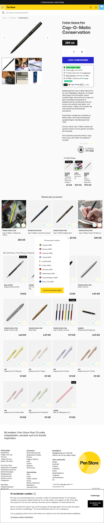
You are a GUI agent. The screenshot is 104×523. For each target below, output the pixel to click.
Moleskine (30, 485)
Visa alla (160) (32, 487)
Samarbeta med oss (8, 470)
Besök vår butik (7, 461)
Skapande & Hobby (34, 455)
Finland (55, 466)
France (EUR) (46, 265)
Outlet (29, 463)
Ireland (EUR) (46, 261)
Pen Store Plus (6, 465)
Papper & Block (32, 459)
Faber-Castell (32, 479)
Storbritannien (57, 477)
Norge (54, 462)
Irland (54, 471)
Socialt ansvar (6, 476)
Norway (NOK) (47, 249)
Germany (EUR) (47, 269)
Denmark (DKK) (47, 253)
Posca (29, 481)
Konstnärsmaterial (33, 453)
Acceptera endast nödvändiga (22, 517)
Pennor (5, 18)
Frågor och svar (6, 455)
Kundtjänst (5, 453)
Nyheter (30, 466)
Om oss (3, 457)
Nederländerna (58, 473)
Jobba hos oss (6, 459)
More (66, 162)
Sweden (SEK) (47, 245)
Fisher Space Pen (73, 22)
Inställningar (95, 496)
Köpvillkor (4, 485)
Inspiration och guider (9, 468)
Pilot (28, 474)
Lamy (29, 476)
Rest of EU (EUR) (48, 282)
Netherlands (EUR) (48, 273)
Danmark (55, 464)
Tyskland (55, 475)
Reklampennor (6, 474)
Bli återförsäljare (7, 472)
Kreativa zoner (6, 478)
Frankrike (55, 469)
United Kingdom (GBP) (50, 277)
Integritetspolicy (7, 487)
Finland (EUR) (46, 257)
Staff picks (31, 468)
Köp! (94, 281)
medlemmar (86, 73)
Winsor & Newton (33, 483)
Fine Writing (12, 18)
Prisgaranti (5, 480)
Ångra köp (5, 489)
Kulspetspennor (23, 18)
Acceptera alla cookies (95, 504)
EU (53, 480)
